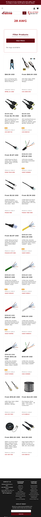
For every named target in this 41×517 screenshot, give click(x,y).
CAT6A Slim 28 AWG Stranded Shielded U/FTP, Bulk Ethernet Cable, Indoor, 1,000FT (11, 363)
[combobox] (19, 12)
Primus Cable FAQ (34, 499)
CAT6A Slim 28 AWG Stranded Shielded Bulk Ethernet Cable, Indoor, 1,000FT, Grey (29, 282)
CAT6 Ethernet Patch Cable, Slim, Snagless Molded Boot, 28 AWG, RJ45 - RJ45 (11, 161)
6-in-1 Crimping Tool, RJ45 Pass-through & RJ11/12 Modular (11, 80)
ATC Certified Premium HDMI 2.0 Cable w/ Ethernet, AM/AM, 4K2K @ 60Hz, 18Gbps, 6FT (29, 121)
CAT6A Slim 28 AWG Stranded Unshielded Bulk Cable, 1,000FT (28, 362)
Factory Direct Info (20, 494)
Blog (20, 490)
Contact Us (20, 487)
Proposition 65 (33, 496)
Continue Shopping (20, 499)
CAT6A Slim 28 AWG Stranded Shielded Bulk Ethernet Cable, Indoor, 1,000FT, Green (12, 282)
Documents (20, 491)
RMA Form (33, 488)
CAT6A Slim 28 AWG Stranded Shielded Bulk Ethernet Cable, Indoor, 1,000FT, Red (12, 322)
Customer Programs (20, 493)
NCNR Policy (34, 491)
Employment (34, 497)
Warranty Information (34, 494)
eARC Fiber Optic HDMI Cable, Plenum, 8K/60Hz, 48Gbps (12, 403)
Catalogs (20, 488)
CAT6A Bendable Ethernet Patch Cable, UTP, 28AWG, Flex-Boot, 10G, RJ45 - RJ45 (12, 201)
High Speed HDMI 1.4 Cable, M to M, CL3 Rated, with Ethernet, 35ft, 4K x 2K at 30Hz (28, 443)
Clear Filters (20, 40)
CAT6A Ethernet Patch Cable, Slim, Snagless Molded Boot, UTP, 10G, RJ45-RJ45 (29, 201)
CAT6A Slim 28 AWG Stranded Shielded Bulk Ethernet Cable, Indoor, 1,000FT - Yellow (29, 242)
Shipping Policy (34, 490)
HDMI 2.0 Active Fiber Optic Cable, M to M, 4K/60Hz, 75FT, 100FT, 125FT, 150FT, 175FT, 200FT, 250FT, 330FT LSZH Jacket (11, 445)
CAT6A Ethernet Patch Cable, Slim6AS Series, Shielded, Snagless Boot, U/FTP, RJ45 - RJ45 (11, 242)
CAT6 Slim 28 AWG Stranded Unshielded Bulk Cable (28, 161)
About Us (20, 485)
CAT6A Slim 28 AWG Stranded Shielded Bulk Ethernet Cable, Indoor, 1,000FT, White (29, 322)
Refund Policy (34, 487)
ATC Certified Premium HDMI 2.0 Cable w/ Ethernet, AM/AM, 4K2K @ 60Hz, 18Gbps (12, 121)
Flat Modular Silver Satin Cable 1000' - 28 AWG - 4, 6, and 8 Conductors (28, 403)
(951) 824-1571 (8, 491)
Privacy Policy (34, 485)
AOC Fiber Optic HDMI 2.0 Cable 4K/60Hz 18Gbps (28, 80)
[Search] (24, 12)
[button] (2, 8)
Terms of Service (34, 493)
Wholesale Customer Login (20, 497)
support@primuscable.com (7, 490)
